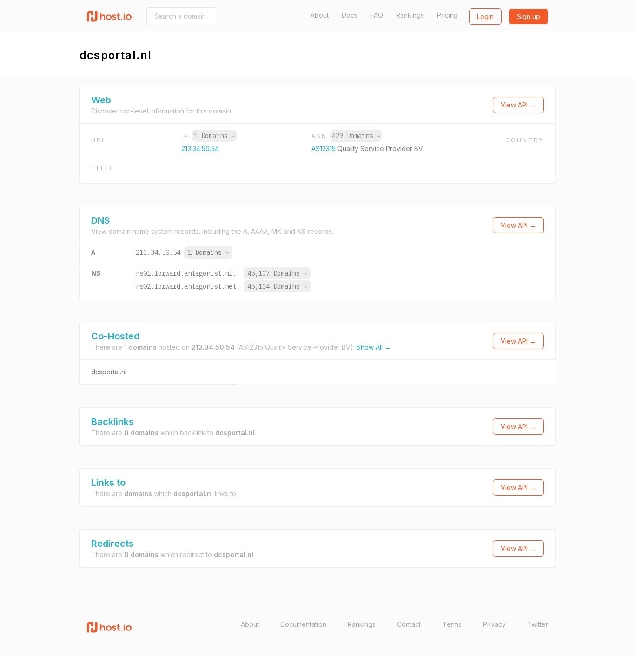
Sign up (528, 16)
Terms (452, 624)
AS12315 (324, 149)
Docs (349, 15)
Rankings (410, 15)
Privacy (494, 624)
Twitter (537, 624)
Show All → (374, 347)
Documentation (303, 624)
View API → (518, 105)
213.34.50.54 (200, 149)
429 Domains (356, 136)
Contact (409, 624)
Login (485, 16)
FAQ (376, 15)
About (320, 15)
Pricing (447, 15)
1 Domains (214, 136)
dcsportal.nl (108, 372)
